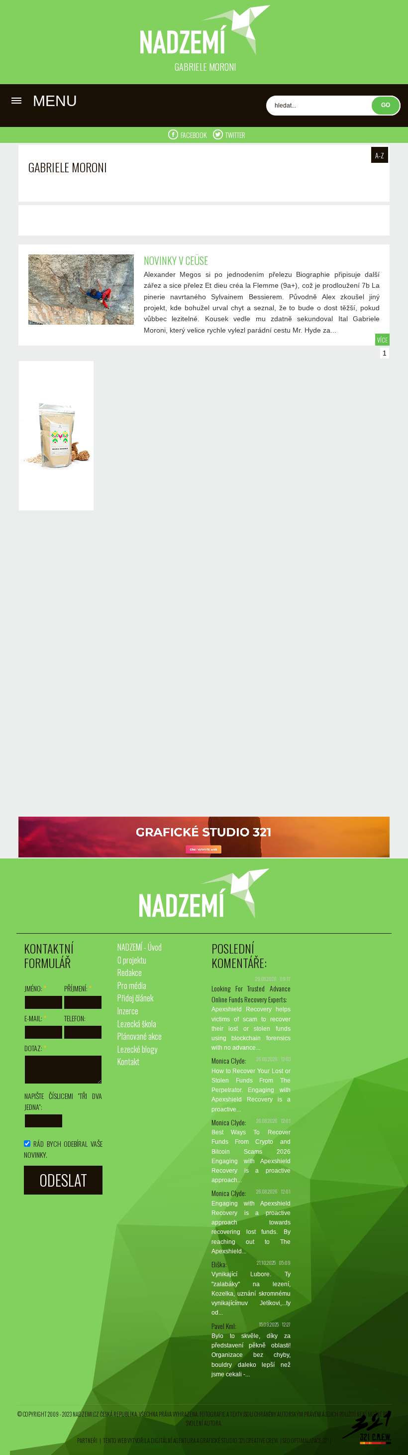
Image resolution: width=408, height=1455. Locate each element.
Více (382, 340)
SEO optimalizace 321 (306, 1441)
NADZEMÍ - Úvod (139, 947)
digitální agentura (173, 1441)
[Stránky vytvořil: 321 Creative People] (367, 1430)
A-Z (379, 155)
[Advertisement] (53, 664)
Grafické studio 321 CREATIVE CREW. (239, 1441)
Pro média (131, 985)
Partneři (87, 1441)
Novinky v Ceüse (176, 260)
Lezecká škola (136, 1024)
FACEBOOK (194, 134)
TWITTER (235, 134)
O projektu (131, 960)
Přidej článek (135, 998)
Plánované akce (139, 1036)
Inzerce (127, 1011)
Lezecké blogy (137, 1049)
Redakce (129, 972)
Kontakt (128, 1062)
